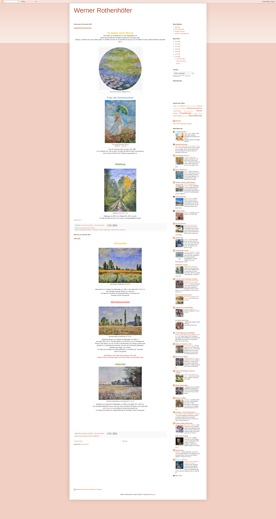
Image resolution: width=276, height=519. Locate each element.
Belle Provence (188, 198)
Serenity (186, 212)
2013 (176, 46)
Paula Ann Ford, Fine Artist (183, 295)
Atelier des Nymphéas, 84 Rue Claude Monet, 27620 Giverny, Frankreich (106, 229)
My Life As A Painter (181, 356)
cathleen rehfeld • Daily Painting (185, 182)
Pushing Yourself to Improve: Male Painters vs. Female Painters (191, 282)
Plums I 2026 (187, 133)
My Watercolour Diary (182, 320)
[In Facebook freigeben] (114, 225)
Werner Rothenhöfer (103, 10)
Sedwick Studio (180, 211)
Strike (186, 171)
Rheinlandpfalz (177, 116)
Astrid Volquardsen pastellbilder (185, 333)
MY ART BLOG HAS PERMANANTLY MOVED (187, 414)
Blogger (153, 494)
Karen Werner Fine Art (182, 155)
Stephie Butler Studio (181, 250)
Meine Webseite (179, 29)
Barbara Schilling (180, 398)
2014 (176, 44)
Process (186, 239)
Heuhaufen (176, 108)
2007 (176, 54)
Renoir (200, 113)
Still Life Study (188, 437)
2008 (176, 51)
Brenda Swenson (180, 223)
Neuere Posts (78, 441)
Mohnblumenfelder (188, 111)
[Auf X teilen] (112, 225)
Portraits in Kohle (180, 31)
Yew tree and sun (189, 345)
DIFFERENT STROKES (190, 266)
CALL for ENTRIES (189, 252)
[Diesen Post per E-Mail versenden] (108, 225)
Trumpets (187, 399)
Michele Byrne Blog (181, 144)
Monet (93, 228)
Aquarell (178, 106)
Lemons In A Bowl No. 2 (190, 157)
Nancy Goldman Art (181, 169)
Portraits (195, 113)
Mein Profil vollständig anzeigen (182, 123)
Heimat (199, 106)
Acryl (80, 228)
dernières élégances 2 (190, 309)
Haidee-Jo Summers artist (183, 344)
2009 (176, 49)
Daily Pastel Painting (181, 436)
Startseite (125, 441)
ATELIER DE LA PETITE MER (184, 307)
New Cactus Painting (189, 425)
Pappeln (175, 113)
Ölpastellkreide (195, 115)
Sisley (183, 116)
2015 (176, 41)
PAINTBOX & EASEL (181, 265)
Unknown (178, 121)
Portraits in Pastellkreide (182, 33)
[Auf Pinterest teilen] (116, 225)
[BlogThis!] (110, 225)
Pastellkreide (95, 436)
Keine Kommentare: (99, 225)
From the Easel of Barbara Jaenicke (186, 279)
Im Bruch (182, 108)
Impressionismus (82, 28)
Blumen (183, 106)
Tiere (187, 116)
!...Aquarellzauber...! (181, 132)
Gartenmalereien (180, 196)
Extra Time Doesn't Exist (191, 225)
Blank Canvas (179, 450)
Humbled (177, 452)
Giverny (195, 106)
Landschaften (177, 111)
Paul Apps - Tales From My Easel (185, 412)
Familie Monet (189, 106)
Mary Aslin (178, 475)
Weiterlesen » (78, 220)
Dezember (179, 59)
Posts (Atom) (85, 444)
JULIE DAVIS (179, 238)
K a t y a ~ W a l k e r (181, 460)
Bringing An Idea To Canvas (191, 358)
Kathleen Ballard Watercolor (184, 423)
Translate (187, 76)
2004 (176, 56)
